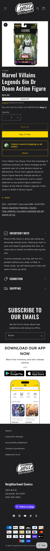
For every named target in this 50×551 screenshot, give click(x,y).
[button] (5, 8)
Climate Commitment (15, 448)
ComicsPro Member (14, 437)
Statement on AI (12, 455)
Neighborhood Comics (20, 546)
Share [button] (7, 198)
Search (8, 431)
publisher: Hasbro (28, 208)
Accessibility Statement (16, 443)
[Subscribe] (41, 335)
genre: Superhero (10, 208)
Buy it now (25, 134)
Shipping (5, 103)
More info (25, 153)
